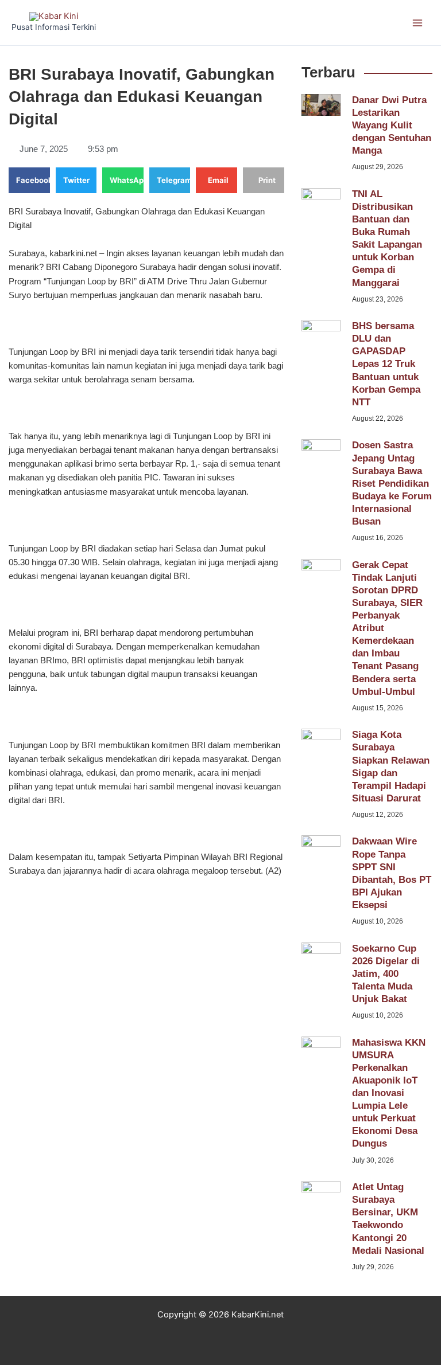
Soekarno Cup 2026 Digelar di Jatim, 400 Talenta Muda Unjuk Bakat (386, 973)
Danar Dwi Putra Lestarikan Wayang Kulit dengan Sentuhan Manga (391, 125)
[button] (29, 180)
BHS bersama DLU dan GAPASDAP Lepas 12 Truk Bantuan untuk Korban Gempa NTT (386, 364)
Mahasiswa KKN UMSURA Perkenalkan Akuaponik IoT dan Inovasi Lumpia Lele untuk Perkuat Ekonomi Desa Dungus (388, 1093)
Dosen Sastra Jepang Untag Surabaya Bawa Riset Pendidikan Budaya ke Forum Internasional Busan (392, 483)
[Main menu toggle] (417, 23)
